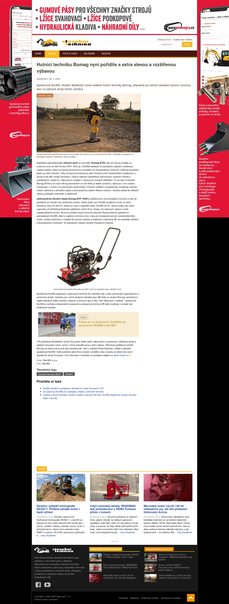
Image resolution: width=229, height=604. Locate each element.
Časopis (106, 53)
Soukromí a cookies (171, 597)
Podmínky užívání (150, 597)
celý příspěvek (48, 535)
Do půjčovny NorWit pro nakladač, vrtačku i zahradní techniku (73, 391)
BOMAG (69, 374)
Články (52, 53)
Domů (38, 53)
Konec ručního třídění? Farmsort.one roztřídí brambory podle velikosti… (174, 567)
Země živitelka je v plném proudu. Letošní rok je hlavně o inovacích (175, 576)
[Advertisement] (89, 433)
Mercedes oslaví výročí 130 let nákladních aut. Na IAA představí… (120, 576)
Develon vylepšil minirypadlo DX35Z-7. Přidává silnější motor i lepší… (121, 555)
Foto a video (70, 53)
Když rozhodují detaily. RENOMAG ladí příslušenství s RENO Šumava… (121, 566)
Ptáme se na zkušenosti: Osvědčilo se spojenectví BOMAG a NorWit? (102, 323)
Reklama (134, 597)
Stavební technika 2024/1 (49, 374)
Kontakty (123, 597)
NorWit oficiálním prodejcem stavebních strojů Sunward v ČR (73, 388)
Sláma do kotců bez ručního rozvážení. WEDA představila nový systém (175, 557)
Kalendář (89, 53)
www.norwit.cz (120, 355)
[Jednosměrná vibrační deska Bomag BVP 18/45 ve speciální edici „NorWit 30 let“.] (89, 286)
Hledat (187, 44)
